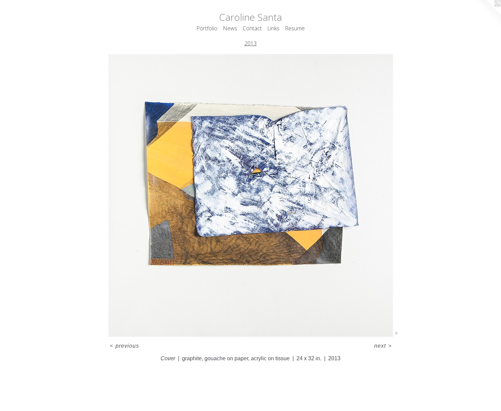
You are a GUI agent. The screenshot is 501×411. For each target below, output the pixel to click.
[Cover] (250, 195)
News (230, 28)
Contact (252, 28)
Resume (295, 28)
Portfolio (206, 28)
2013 (250, 43)
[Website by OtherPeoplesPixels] (487, 13)
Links (273, 28)
